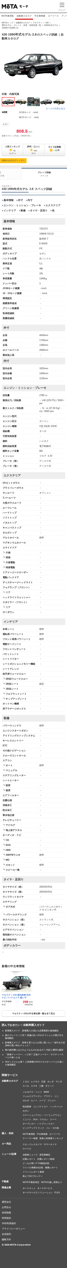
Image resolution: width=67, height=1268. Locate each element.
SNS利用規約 (9, 1223)
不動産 (5, 1181)
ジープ (42, 1100)
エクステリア (53, 205)
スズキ (34, 1086)
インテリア (10, 210)
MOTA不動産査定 (31, 1182)
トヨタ (26, 1081)
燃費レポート (51, 1167)
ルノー (34, 1100)
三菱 (41, 1086)
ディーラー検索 (30, 1138)
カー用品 (6, 1143)
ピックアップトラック (33, 1128)
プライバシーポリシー (13, 1228)
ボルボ (26, 1100)
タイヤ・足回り (39, 210)
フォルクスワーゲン (32, 1096)
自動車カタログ (24, 16)
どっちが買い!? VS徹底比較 (36, 1163)
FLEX (57, 1192)
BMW (46, 1092)
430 (47, 23)
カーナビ (27, 1148)
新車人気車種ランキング (51, 1138)
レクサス (35, 1081)
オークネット (29, 1188)
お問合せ (6, 1207)
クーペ (53, 1119)
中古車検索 (39, 16)
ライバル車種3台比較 (33, 1167)
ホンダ (50, 1081)
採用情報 (6, 1212)
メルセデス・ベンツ (32, 1092)
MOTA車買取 (7, 16)
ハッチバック (56, 1106)
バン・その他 (52, 1128)
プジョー (51, 1100)
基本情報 (9, 200)
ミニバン (27, 1119)
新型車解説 (44, 1155)
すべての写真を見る (55, 108)
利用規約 (6, 1218)
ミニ (56, 1096)
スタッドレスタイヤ (32, 1144)
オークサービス (44, 1188)
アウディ (48, 1096)
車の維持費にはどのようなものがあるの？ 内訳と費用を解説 (34, 1050)
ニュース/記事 (9, 1154)
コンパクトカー (40, 1106)
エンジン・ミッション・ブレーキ (22, 205)
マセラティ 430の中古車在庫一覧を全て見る (33, 1013)
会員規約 (6, 1234)
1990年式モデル (51, 25)
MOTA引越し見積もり (51, 1182)
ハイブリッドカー (45, 1123)
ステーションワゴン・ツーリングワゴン (42, 1115)
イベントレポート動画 (33, 1172)
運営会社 (6, 1202)
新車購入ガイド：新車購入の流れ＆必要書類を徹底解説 (32, 1030)
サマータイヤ (50, 1144)
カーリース (53, 16)
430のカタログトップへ (13, 160)
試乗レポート (29, 1159)
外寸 (20, 200)
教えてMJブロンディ (33, 1176)
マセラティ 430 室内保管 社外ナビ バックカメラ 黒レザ (16, 996)
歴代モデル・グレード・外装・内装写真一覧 (21, 25)
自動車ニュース (30, 1155)
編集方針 (6, 1239)
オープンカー (29, 1123)
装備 (23, 210)
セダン (6, 124)
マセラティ (38, 23)
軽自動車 (27, 1106)
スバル (26, 1086)
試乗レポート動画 (45, 1159)
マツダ (59, 1081)
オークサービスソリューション (38, 1192)
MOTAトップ (7, 23)
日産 (43, 1081)
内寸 (30, 200)
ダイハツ (49, 1086)
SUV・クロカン (40, 1119)
